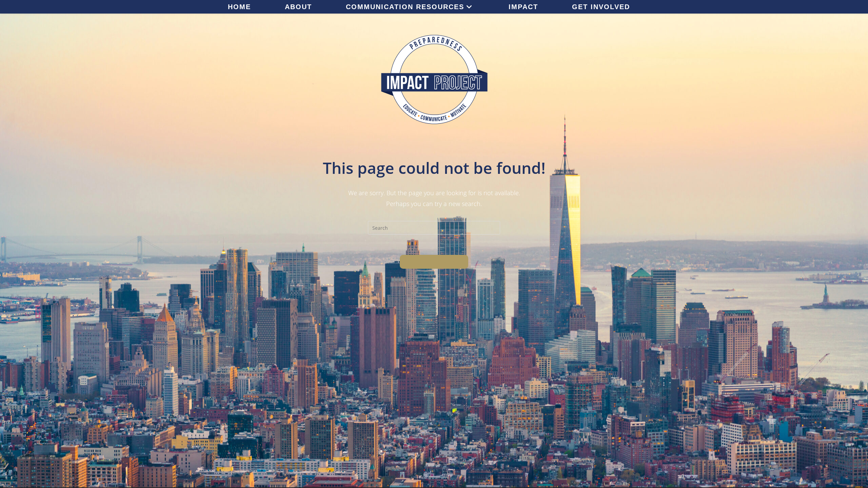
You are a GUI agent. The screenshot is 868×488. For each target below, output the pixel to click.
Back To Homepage (434, 262)
